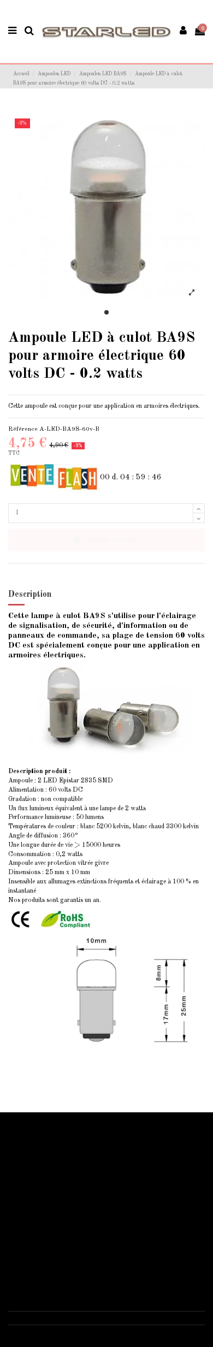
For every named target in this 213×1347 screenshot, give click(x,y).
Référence (23, 429)
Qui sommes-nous (39, 1223)
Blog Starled (32, 1167)
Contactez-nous (36, 1258)
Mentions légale (36, 1235)
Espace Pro (30, 1190)
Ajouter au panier (113, 540)
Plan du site (30, 1179)
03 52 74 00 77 (41, 1317)
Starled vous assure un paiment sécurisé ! (70, 1155)
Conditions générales (44, 1247)
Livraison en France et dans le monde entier (74, 1143)
